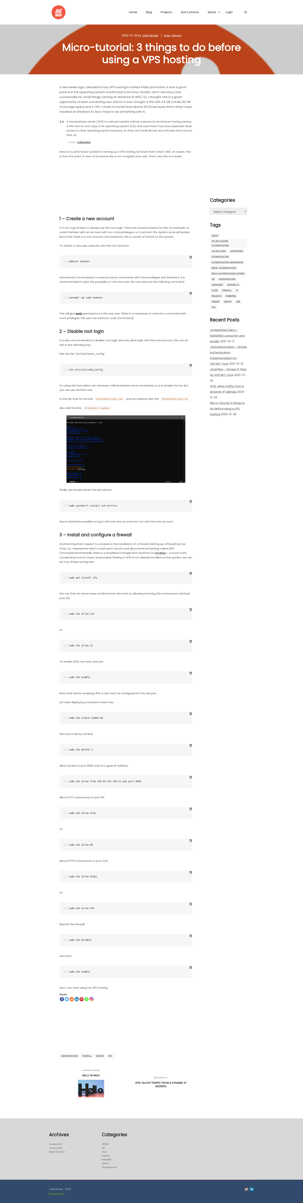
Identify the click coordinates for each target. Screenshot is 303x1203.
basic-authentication (224, 268)
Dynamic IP (233, 284)
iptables (160, 553)
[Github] (246, 1189)
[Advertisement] (125, 185)
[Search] (246, 12)
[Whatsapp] (86, 999)
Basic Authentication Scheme (228, 273)
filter (215, 290)
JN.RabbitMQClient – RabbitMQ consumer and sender (227, 335)
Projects (106, 1155)
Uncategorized (109, 1167)
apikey (215, 235)
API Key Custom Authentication (220, 243)
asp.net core (219, 251)
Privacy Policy (56, 1193)
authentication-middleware (227, 262)
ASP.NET (105, 1144)
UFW (238, 301)
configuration (69, 1056)
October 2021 (55, 1144)
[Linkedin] (77, 999)
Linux (167, 35)
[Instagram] (91, 999)
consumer (217, 284)
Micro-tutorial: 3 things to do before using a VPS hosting (227, 408)
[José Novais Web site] (59, 12)
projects (217, 296)
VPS (110, 1056)
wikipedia (83, 142)
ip (237, 290)
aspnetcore (236, 251)
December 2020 (57, 1151)
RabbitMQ (231, 296)
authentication (220, 256)
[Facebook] (62, 999)
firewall (87, 1056)
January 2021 (55, 1148)
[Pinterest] (81, 999)
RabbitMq (106, 1159)
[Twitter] (67, 999)
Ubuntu (176, 35)
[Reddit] (72, 999)
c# (213, 279)
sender (216, 301)
